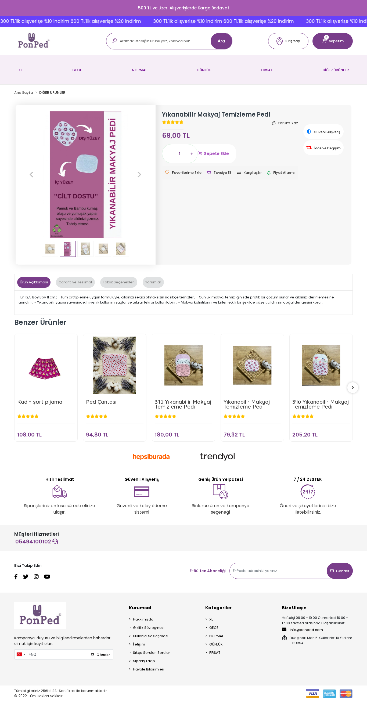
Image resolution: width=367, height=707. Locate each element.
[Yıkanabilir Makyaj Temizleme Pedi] (252, 365)
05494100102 (33, 541)
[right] (353, 388)
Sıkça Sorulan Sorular (151, 652)
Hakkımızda (143, 619)
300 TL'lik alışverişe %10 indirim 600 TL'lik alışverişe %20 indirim (212, 21)
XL (20, 70)
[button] (288, 41)
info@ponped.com (306, 629)
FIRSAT (267, 70)
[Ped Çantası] (114, 365)
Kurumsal (140, 608)
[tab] (34, 282)
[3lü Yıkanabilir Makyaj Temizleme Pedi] (183, 365)
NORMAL (139, 70)
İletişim (139, 644)
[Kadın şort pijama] (46, 365)
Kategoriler (218, 608)
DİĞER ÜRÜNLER (336, 70)
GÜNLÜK (204, 70)
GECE (77, 70)
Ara (221, 41)
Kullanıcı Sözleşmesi (150, 636)
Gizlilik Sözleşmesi (148, 627)
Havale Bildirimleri (148, 669)
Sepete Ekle (216, 153)
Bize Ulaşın (294, 608)
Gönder (342, 570)
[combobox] (21, 654)
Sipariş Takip (144, 660)
